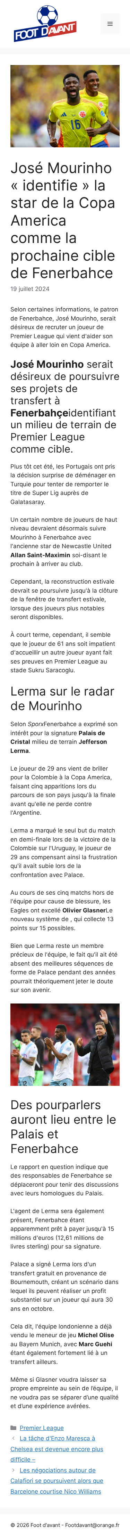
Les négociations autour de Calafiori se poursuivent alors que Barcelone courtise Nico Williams (56, 1481)
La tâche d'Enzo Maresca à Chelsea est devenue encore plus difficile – (56, 1449)
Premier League (42, 1427)
